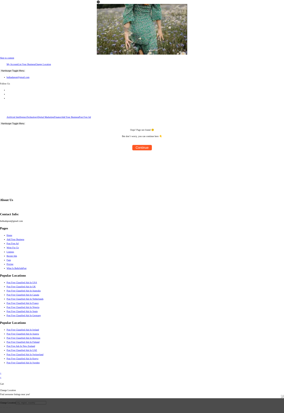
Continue (142, 147)
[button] (98, 1)
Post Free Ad (85, 117)
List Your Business (26, 64)
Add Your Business (70, 117)
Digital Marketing (45, 117)
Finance (57, 117)
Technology (32, 117)
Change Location (43, 64)
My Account (12, 64)
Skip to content (7, 58)
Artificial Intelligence (17, 117)
